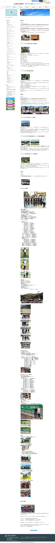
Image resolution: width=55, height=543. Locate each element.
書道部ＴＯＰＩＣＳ (9, 75)
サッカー (8, 47)
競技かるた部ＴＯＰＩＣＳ (10, 82)
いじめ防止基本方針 (9, 92)
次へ (36, 530)
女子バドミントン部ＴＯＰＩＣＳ (11, 53)
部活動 (40, 7)
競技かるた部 (8, 81)
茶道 (7, 71)
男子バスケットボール (9, 25)
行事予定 (7, 88)
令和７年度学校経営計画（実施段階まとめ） (11, 90)
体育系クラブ (11, 17)
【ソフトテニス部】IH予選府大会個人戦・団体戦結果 (28, 43)
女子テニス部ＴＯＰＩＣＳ (10, 36)
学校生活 (33, 7)
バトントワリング (9, 64)
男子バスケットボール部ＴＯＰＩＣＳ (11, 27)
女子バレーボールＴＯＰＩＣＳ (11, 31)
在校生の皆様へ (45, 537)
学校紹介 (21, 7)
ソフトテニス (8, 49)
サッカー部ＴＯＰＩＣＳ (10, 48)
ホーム (8, 7)
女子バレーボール (9, 30)
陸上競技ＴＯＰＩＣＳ (9, 43)
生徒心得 (7, 96)
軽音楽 (8, 76)
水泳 (7, 58)
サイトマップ (37, 538)
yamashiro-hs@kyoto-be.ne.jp (13, 540)
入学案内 (46, 7)
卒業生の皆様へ (22, 538)
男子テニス (8, 32)
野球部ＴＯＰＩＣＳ (9, 24)
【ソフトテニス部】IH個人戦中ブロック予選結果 (27, 117)
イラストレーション (9, 69)
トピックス (24, 537)
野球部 (8, 23)
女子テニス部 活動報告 (24, 188)
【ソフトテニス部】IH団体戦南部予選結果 (26, 70)
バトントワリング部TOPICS (10, 65)
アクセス (34, 538)
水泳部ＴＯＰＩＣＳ (9, 59)
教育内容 (27, 7)
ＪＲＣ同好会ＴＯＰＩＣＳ (10, 80)
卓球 (7, 37)
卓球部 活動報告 (23, 501)
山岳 (7, 60)
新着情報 (14, 7)
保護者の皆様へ (27, 538)
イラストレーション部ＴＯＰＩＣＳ (11, 70)
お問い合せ (30, 538)
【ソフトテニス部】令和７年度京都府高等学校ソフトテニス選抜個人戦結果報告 (32, 136)
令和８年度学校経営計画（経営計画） (11, 91)
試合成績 (21, 20)
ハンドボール (8, 54)
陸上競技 (8, 42)
